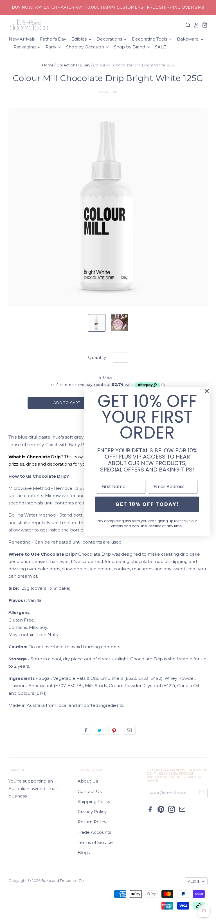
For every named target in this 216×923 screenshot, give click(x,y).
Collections (67, 65)
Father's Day (53, 39)
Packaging (25, 47)
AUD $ (194, 881)
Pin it (114, 730)
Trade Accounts (94, 832)
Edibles (79, 39)
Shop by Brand (130, 47)
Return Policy (92, 821)
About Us (88, 781)
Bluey (85, 65)
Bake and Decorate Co (62, 880)
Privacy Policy (92, 811)
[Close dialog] (206, 391)
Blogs (84, 852)
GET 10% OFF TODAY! (147, 504)
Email (129, 730)
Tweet (99, 730)
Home (48, 65)
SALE (160, 47)
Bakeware (188, 39)
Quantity (97, 357)
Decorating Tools (150, 39)
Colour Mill (108, 92)
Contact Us (90, 791)
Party (51, 47)
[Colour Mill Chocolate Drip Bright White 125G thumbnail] (96, 322)
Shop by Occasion (85, 47)
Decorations (109, 39)
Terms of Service (95, 842)
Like (86, 730)
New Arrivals (22, 39)
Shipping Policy (94, 801)
